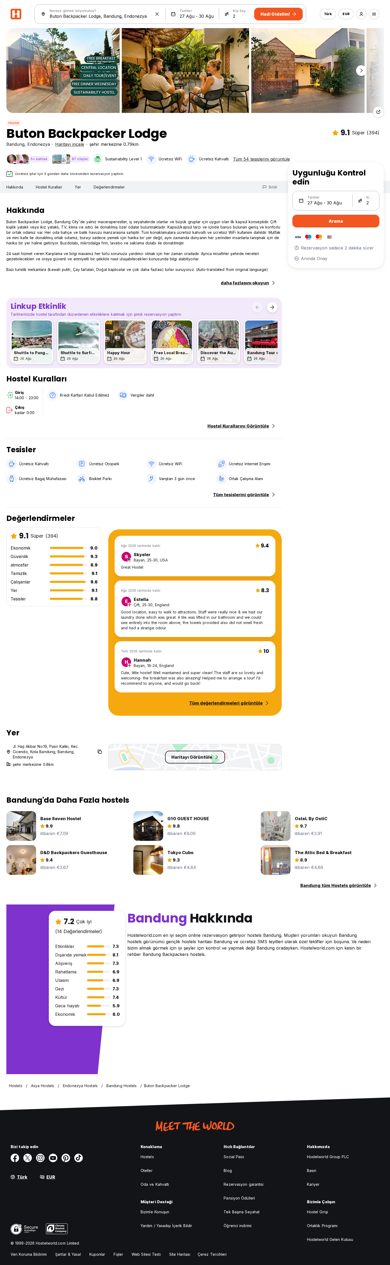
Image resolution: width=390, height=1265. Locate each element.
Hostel (13, 123)
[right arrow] (272, 307)
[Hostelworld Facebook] (15, 1158)
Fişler (118, 1254)
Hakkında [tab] (14, 187)
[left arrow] (257, 307)
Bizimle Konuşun (155, 1212)
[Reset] (157, 14)
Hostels (147, 1156)
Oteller (147, 1170)
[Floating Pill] (361, 70)
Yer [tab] (78, 187)
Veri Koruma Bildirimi (29, 1254)
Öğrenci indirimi (238, 1225)
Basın (312, 1170)
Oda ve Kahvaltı (155, 1184)
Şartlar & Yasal (68, 1254)
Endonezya (38, 144)
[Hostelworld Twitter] (27, 1158)
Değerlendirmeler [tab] (109, 187)
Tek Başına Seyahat (241, 1212)
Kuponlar (97, 1254)
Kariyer (313, 1184)
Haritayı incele (69, 144)
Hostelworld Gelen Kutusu (330, 1239)
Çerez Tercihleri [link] (212, 1254)
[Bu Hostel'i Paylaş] (378, 112)
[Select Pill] (361, 14)
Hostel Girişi (317, 1212)
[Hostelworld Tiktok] (78, 1158)
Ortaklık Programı (322, 1225)
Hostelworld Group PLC (328, 1156)
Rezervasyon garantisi (243, 1184)
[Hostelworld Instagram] (40, 1158)
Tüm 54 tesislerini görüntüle (261, 159)
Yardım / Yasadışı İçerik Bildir (166, 1225)
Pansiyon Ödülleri (239, 1198)
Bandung (15, 144)
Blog (228, 1170)
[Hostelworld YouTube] (53, 1158)
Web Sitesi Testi (146, 1254)
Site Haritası (179, 1254)
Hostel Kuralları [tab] (49, 187)
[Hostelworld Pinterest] (66, 1158)
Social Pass (234, 1156)
